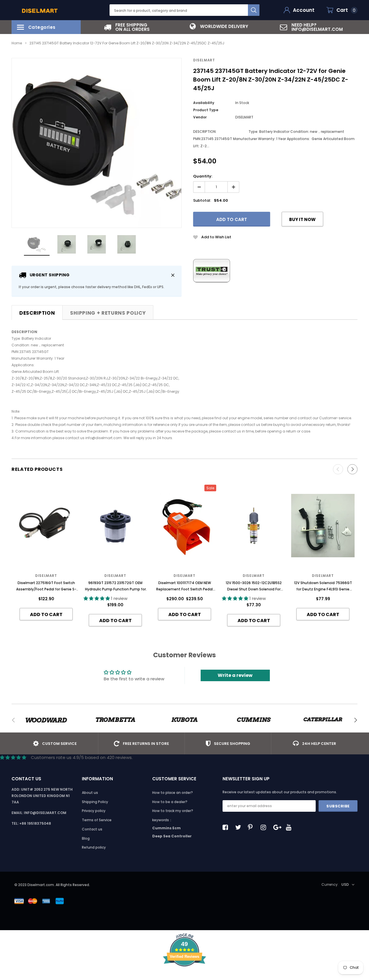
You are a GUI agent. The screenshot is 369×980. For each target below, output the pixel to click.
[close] (172, 275)
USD (345, 884)
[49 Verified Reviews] (184, 977)
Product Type (205, 109)
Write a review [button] (235, 675)
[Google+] (277, 827)
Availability (203, 102)
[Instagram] (265, 827)
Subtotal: (202, 200)
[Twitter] (239, 827)
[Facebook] (227, 827)
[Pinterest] (252, 827)
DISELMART (204, 60)
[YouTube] (290, 827)
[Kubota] (184, 720)
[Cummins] (253, 720)
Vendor (200, 117)
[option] (127, 27)
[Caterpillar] (323, 720)
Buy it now (302, 219)
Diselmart (253, 575)
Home (17, 43)
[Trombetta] (115, 720)
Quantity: (202, 176)
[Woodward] (46, 720)
